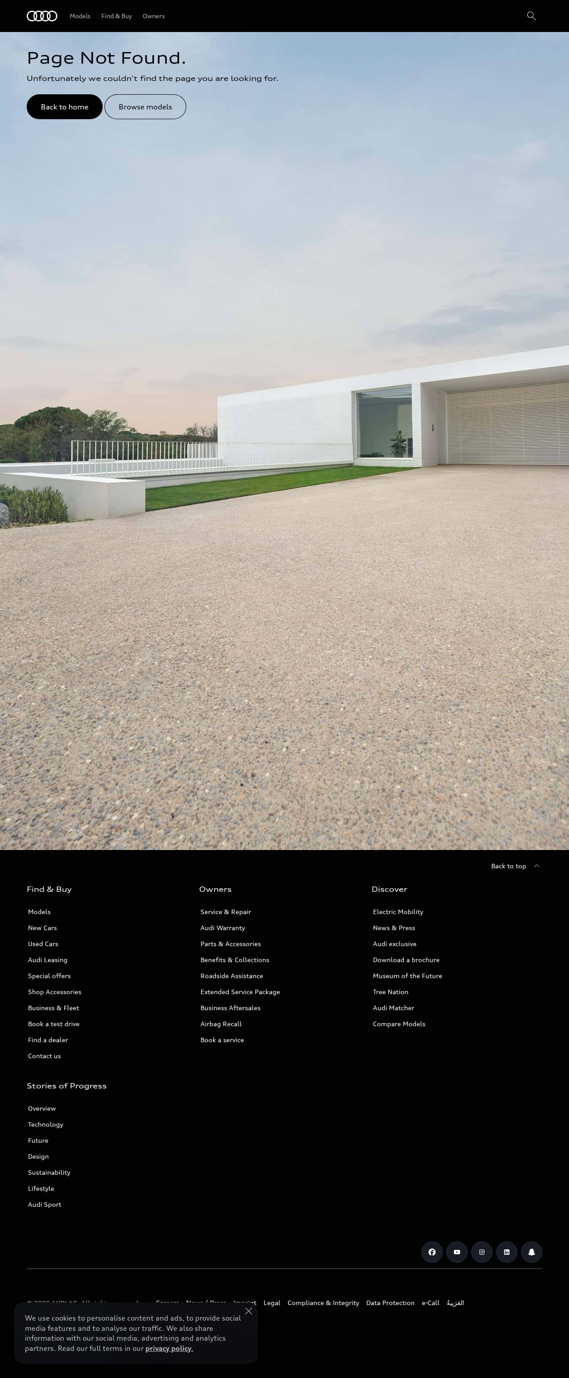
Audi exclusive (395, 943)
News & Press (394, 927)
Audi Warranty (222, 927)
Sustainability (49, 1172)
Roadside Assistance (231, 975)
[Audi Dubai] (42, 16)
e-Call (431, 1302)
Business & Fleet (53, 1007)
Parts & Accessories (230, 943)
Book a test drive (54, 1023)
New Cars (42, 927)
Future (38, 1140)
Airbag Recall (221, 1023)
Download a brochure (406, 959)
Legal (272, 1302)
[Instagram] (482, 1252)
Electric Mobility (398, 911)
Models (39, 911)
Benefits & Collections (234, 959)
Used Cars (43, 943)
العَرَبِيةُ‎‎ (455, 1302)
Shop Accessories (54, 991)
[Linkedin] (506, 1252)
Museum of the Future (407, 975)
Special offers (49, 975)
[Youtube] (457, 1252)
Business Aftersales (230, 1007)
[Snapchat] (531, 1252)
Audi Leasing (48, 959)
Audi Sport (44, 1204)
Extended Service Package (240, 991)
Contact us (44, 1056)
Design (38, 1156)
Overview (42, 1108)
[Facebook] (432, 1252)
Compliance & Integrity (323, 1302)
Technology (45, 1124)
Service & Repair (225, 911)
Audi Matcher (393, 1007)
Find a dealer (48, 1040)
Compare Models (399, 1023)
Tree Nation (391, 991)
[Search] (531, 16)
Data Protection (390, 1302)
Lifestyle (41, 1188)
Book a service (222, 1040)
